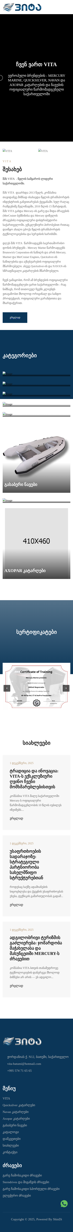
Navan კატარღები (16, 1112)
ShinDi (57, 1219)
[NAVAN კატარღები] (36, 500)
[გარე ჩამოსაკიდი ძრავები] (36, 373)
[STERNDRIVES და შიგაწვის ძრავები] (36, 383)
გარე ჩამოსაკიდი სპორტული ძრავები (31, 1189)
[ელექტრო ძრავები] (36, 394)
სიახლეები (11, 1145)
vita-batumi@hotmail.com (24, 1064)
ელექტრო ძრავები (17, 1195)
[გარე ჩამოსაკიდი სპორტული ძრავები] (36, 404)
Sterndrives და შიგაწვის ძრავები (26, 1182)
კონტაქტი (10, 1152)
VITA (6, 1098)
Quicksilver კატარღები (19, 1105)
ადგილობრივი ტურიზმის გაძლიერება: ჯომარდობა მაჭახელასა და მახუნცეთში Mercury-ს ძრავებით (36, 948)
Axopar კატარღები (16, 1118)
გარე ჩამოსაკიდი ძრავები (22, 1175)
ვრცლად (16, 818)
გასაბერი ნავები (15, 1125)
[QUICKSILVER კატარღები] (36, 414)
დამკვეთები (12, 1139)
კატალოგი (11, 1132)
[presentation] (7, 688)
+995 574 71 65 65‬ (19, 1070)
